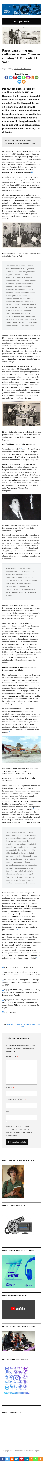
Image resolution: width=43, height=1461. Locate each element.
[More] (24, 82)
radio (34, 1024)
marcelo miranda (26, 1024)
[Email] (36, 77)
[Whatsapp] (24, 77)
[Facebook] (6, 77)
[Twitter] (11, 77)
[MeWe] (19, 77)
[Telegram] (19, 82)
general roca (11, 1024)
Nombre (10, 1088)
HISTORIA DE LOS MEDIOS (22, 69)
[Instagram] (28, 77)
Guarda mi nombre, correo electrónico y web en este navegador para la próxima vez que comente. (20, 1130)
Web (7, 1111)
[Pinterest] (15, 77)
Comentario (12, 1057)
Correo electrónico (16, 1099)
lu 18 (18, 1024)
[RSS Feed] (32, 77)
